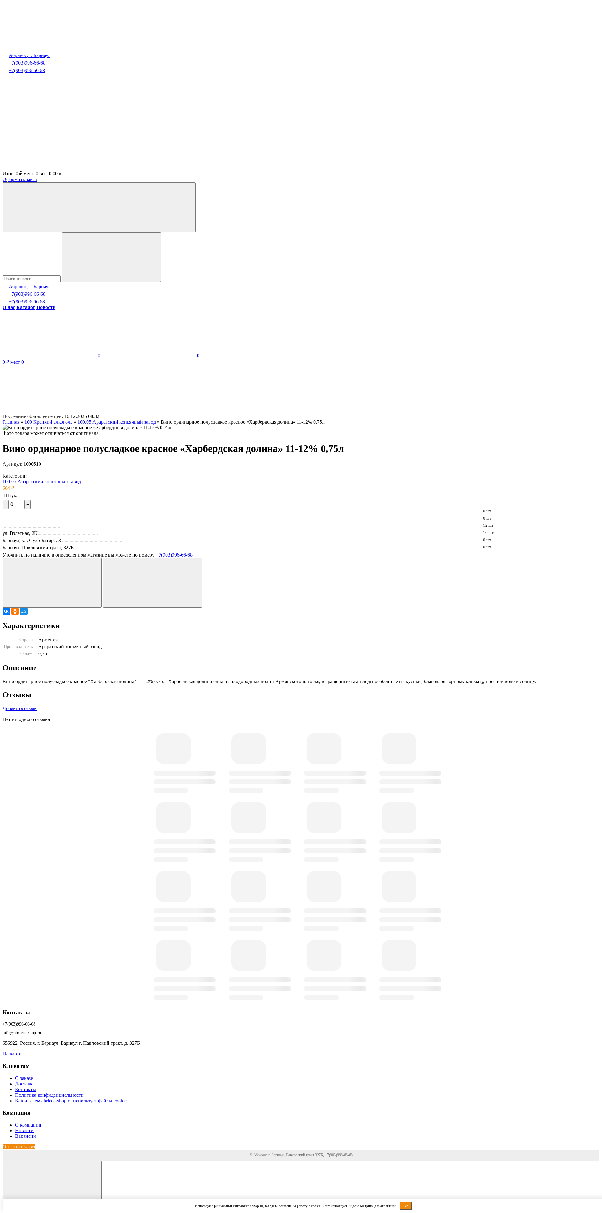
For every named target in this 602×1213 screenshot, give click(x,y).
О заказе (24, 1078)
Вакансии (25, 1136)
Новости (24, 1130)
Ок (406, 1206)
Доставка (25, 1083)
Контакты (25, 1089)
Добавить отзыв (20, 708)
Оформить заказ (20, 179)
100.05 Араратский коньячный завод (42, 481)
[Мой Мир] (24, 611)
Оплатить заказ (19, 1146)
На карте (12, 1053)
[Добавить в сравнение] (152, 583)
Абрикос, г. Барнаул (29, 55)
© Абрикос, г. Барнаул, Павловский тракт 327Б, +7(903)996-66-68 (301, 1155)
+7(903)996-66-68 (27, 62)
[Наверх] (52, 1185)
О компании (28, 1124)
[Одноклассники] (15, 611)
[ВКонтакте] (6, 611)
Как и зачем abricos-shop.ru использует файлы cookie (71, 1100)
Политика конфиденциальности (49, 1095)
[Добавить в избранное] (52, 583)
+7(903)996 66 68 (27, 70)
